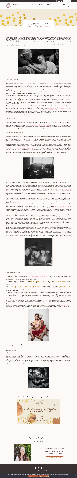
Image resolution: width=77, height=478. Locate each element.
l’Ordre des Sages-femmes (59, 281)
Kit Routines (51, 7)
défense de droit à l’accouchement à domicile (30, 286)
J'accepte (30, 476)
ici (47, 128)
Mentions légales (49, 470)
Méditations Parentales (45, 7)
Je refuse (35, 476)
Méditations (42, 4)
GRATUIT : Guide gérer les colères (21, 4)
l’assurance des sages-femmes (37, 281)
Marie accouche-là (28, 303)
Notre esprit (47, 26)
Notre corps (41, 26)
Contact (69, 6)
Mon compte (27, 470)
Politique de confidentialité (39, 470)
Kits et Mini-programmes (54, 4)
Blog (38, 26)
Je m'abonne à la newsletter (54, 457)
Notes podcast (66, 4)
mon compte (67, 1)
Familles (34, 4)
